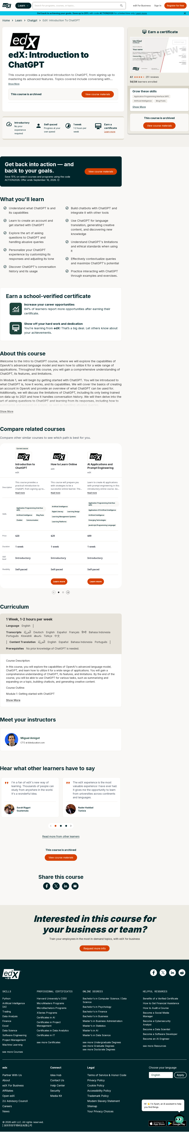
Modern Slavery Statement (103, 1101)
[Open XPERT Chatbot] (179, 1118)
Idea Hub (55, 1075)
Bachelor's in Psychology (97, 1006)
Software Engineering (14, 1035)
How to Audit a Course (156, 1008)
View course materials (97, 94)
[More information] (58, 180)
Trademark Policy (98, 1095)
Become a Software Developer (160, 1034)
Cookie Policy (95, 1085)
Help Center (57, 1085)
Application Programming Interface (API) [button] (30, 509)
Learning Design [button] (73, 512)
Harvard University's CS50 (52, 998)
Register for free (175, 5)
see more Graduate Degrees (98, 1045)
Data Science (9, 1030)
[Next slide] (71, 826)
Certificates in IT (46, 1035)
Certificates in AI (46, 1017)
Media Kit (56, 1095)
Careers (7, 1106)
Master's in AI (90, 1030)
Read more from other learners (60, 836)
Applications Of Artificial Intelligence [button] (102, 510)
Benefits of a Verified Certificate (160, 998)
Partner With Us (12, 1075)
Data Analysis (10, 1016)
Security (55, 1090)
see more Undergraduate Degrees (102, 1042)
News (5, 1111)
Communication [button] (32, 520)
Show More (13, 84)
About (6, 1080)
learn (18, 20)
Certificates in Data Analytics (53, 1030)
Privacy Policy (96, 1080)
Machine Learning (12, 1044)
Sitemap (92, 1106)
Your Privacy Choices (100, 1111)
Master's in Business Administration (102, 1021)
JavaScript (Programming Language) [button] (102, 525)
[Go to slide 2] (63, 592)
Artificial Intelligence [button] (24, 515)
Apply (180, 1075)
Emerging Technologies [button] (97, 520)
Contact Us (57, 1080)
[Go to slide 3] (66, 826)
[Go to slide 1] (58, 592)
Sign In (157, 5)
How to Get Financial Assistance (161, 1003)
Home (6, 20)
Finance (6, 1021)
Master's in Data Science (97, 1035)
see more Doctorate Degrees (99, 1049)
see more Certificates (48, 1042)
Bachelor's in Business (95, 1016)
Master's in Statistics (94, 1025)
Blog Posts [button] (40, 515)
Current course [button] (22, 448)
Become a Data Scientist (156, 1029)
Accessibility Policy (99, 1090)
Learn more (141, 13)
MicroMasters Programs (50, 1003)
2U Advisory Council (15, 1101)
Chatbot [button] (19, 520)
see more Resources (154, 1045)
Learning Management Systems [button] (64, 517)
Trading (6, 1011)
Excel (5, 1025)
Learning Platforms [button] (59, 522)
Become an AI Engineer (156, 1038)
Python (6, 998)
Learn (21, 5)
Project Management (14, 1039)
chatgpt (32, 20)
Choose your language (162, 1067)
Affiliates (7, 1090)
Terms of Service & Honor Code (106, 1075)
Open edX (8, 1095)
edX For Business (142, 5)
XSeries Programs (47, 1012)
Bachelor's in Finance (95, 1011)
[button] (121, 5)
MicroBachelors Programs (51, 1008)
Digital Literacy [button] (57, 512)
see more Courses (12, 1051)
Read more (20, 493)
